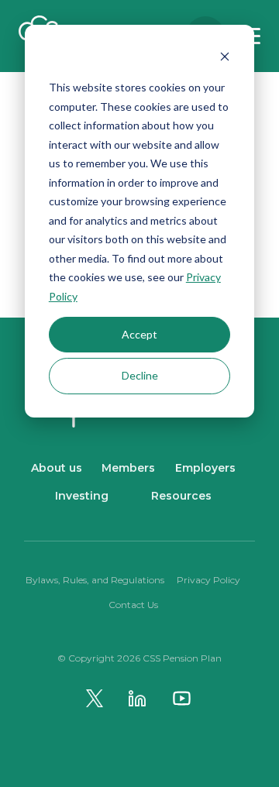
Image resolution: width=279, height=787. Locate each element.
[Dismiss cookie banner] (224, 58)
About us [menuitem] (56, 468)
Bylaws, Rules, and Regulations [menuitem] (95, 580)
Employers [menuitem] (205, 468)
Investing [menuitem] (81, 496)
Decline (140, 375)
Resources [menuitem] (181, 496)
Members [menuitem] (128, 468)
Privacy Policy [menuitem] (208, 580)
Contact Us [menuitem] (133, 604)
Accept (139, 334)
